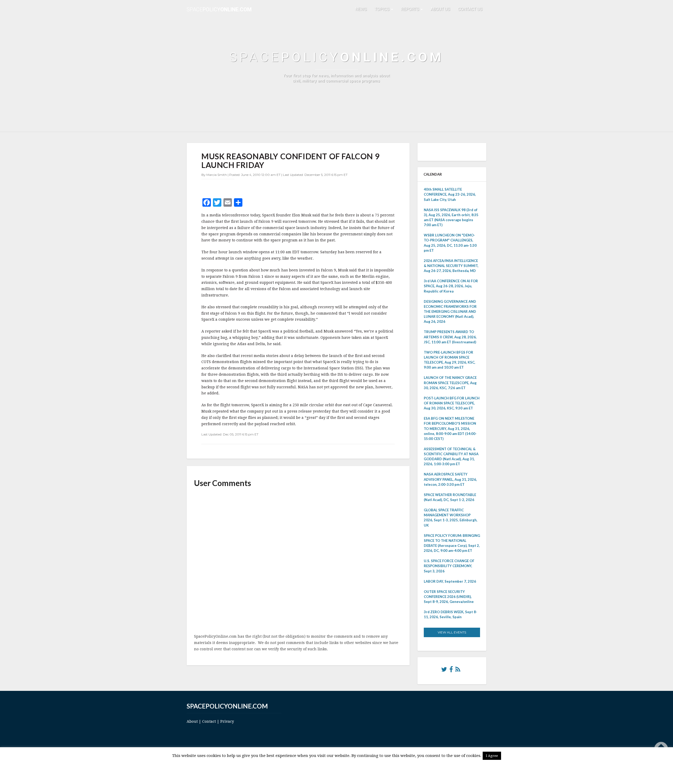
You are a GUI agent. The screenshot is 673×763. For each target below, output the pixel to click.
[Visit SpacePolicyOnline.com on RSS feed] (457, 670)
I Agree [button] (492, 756)
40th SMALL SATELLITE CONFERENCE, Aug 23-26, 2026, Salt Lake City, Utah (450, 194)
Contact (209, 721)
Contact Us (470, 9)
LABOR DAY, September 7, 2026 (450, 581)
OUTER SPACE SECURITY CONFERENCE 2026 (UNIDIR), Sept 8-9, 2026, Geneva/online (449, 596)
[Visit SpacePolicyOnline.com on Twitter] (444, 670)
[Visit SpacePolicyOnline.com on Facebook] (451, 670)
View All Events (452, 632)
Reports (410, 9)
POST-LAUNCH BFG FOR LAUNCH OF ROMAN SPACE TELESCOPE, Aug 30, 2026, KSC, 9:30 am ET (452, 403)
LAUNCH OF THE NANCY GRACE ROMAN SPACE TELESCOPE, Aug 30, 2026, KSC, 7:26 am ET (450, 382)
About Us (440, 9)
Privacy (227, 721)
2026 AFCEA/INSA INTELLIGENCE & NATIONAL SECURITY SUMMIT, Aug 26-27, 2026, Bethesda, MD (451, 266)
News (361, 9)
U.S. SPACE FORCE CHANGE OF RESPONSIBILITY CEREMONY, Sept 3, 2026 (449, 566)
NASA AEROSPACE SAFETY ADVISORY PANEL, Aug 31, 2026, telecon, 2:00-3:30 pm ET (450, 479)
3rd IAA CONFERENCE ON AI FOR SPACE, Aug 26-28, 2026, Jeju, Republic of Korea (451, 286)
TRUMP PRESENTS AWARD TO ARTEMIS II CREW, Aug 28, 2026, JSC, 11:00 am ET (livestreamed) (450, 337)
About (192, 721)
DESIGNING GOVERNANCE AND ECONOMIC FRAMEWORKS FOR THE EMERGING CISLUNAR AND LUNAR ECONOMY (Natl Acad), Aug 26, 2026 (450, 311)
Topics (382, 9)
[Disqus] (298, 561)
